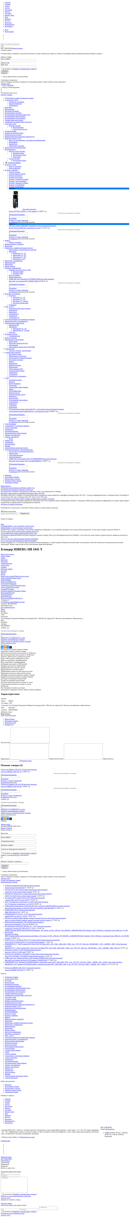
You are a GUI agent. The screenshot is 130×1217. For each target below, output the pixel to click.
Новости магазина (9, 511)
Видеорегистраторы (12, 984)
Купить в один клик (23, 1196)
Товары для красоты (12, 1067)
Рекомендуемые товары (13, 481)
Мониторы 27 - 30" (19, 257)
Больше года (9, 724)
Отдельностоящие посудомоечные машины (20, 1037)
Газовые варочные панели (14, 993)
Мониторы (8, 1021)
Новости (8, 19)
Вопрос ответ (9, 15)
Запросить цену (19, 1213)
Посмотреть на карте (27, 1137)
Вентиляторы (9, 982)
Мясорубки (9, 1028)
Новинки (8, 475)
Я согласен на (20, 69)
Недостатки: (5, 759)
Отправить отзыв (26, 761)
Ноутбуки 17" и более (20, 301)
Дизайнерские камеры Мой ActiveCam (18, 995)
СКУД (7, 1052)
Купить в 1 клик (14, 220)
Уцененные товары (11, 482)
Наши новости (6, 486)
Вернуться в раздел (7, 576)
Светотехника (10, 1048)
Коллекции (9, 26)
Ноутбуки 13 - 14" (19, 297)
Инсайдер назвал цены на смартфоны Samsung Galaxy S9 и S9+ (23, 493)
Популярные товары (12, 477)
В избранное (13, 222)
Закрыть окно (5, 84)
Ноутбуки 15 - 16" (19, 299)
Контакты (8, 23)
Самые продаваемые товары (10, 880)
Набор (3, 580)
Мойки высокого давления (14, 1019)
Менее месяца (10, 719)
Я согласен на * (20, 1194)
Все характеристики (8, 607)
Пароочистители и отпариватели (16, 1039)
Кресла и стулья (10, 1014)
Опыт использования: (8, 715)
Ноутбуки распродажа (20, 303)
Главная (7, 2)
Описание (4, 583)
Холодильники (10, 1072)
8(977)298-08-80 (6, 1159)
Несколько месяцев (11, 721)
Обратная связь (6, 1157)
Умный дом (9, 1069)
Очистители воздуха (20, 129)
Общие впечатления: (56, 759)
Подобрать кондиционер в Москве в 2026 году (17, 490)
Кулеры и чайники (11, 1015)
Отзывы (7, 4)
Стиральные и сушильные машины (17, 1056)
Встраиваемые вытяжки (13, 986)
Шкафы (7, 1074)
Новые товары (10, 1030)
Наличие (4, 593)
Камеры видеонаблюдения (14, 1001)
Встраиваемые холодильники (15, 992)
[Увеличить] (12, 598)
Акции (7, 6)
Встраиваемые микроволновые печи (17, 988)
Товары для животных (12, 1065)
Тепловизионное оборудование (16, 1063)
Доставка (8, 13)
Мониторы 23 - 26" (19, 255)
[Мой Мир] (7, 647)
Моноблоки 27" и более (21, 330)
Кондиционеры (18, 127)
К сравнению (17, 781)
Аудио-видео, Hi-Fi (11, 979)
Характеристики (6, 585)
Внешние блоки (18, 153)
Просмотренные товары (9, 882)
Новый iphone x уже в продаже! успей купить (16, 528)
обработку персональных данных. (24, 69)
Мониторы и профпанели (14, 1025)
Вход (6, 30)
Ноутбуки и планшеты (12, 1034)
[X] (10, 647)
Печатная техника (11, 1043)
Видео (3, 596)
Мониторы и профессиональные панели (19, 1023)
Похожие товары (6, 591)
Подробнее (13, 218)
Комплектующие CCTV (13, 1006)
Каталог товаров (6, 95)
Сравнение (24, 220)
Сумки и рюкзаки (11, 1058)
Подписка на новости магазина (12, 504)
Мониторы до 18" (19, 259)
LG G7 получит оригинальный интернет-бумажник (19, 541)
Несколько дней (10, 723)
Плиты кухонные (11, 1045)
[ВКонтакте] (2, 647)
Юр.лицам (8, 10)
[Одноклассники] (5, 647)
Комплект (4, 582)
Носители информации (13, 1032)
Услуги (7, 8)
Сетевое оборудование (13, 1050)
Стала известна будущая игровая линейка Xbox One (19, 533)
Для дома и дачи (10, 997)
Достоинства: (5, 742)
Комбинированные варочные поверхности (20, 1004)
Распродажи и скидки (12, 479)
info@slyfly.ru (109, 1129)
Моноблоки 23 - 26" (20, 328)
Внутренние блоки (19, 155)
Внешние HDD (18, 272)
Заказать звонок (17, 48)
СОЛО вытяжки (10, 1054)
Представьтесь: (108, 759)
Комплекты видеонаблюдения (15, 1008)
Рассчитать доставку (24, 641)
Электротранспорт (11, 1078)
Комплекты (17, 157)
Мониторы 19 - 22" (19, 253)
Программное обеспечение (14, 1047)
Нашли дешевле (19, 639)
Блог (6, 17)
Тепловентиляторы (11, 1061)
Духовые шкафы (10, 999)
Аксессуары (5, 587)
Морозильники (10, 1026)
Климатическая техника (13, 1003)
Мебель (7, 1017)
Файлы (3, 594)
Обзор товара (5, 578)
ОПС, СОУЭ (9, 1036)
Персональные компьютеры (14, 1041)
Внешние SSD (18, 273)
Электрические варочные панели (16, 1076)
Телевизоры (9, 1059)
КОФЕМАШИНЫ (11, 1012)
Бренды (7, 12)
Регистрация (9, 31)
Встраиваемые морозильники (15, 990)
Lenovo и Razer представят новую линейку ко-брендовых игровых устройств (27, 499)
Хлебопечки (9, 1070)
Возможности (9, 24)
